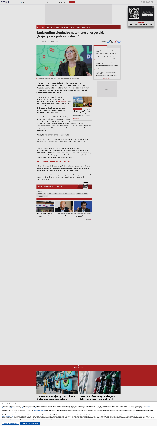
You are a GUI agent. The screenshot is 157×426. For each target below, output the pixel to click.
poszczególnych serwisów (39, 410)
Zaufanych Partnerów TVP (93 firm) (29, 407)
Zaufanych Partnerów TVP (7, 416)
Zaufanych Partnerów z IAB (138, 414)
